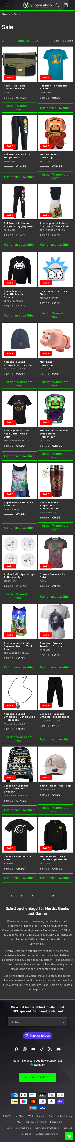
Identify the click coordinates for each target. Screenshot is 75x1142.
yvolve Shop (18, 1116)
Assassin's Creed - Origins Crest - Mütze (18, 363)
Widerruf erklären (37, 1077)
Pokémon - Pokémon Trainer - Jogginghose (18, 225)
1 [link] (11, 896)
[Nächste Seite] (63, 896)
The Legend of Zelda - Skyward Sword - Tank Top (18, 646)
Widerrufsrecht (36, 1116)
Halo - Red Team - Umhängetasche (15, 87)
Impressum (56, 1122)
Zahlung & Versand (36, 1122)
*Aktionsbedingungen (47, 1134)
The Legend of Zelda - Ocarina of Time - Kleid (55, 225)
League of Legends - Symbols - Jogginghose (54, 715)
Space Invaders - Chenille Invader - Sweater (15, 294)
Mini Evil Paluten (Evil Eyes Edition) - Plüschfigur (54, 433)
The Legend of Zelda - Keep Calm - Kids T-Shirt (18, 433)
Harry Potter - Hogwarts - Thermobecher (49, 505)
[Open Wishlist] (69, 1136)
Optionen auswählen (55, 107)
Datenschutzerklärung (60, 1116)
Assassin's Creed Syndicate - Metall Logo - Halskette (19, 717)
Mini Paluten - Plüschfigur (49, 156)
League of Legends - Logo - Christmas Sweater (17, 788)
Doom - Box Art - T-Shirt (52, 576)
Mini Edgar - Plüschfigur (48, 363)
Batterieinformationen (19, 1128)
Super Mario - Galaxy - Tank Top (18, 504)
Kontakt (67, 1128)
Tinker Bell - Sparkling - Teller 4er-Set (19, 576)
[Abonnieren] (63, 1021)
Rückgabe (26, 1134)
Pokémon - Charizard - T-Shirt (54, 87)
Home (6, 14)
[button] (7, 5)
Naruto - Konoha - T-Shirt (18, 858)
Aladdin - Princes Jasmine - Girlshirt (52, 644)
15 (53, 896)
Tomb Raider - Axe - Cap (55, 785)
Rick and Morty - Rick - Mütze (54, 292)
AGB (19, 1122)
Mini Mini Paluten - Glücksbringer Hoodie (54, 858)
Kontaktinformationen (47, 1128)
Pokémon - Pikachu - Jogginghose (17, 156)
